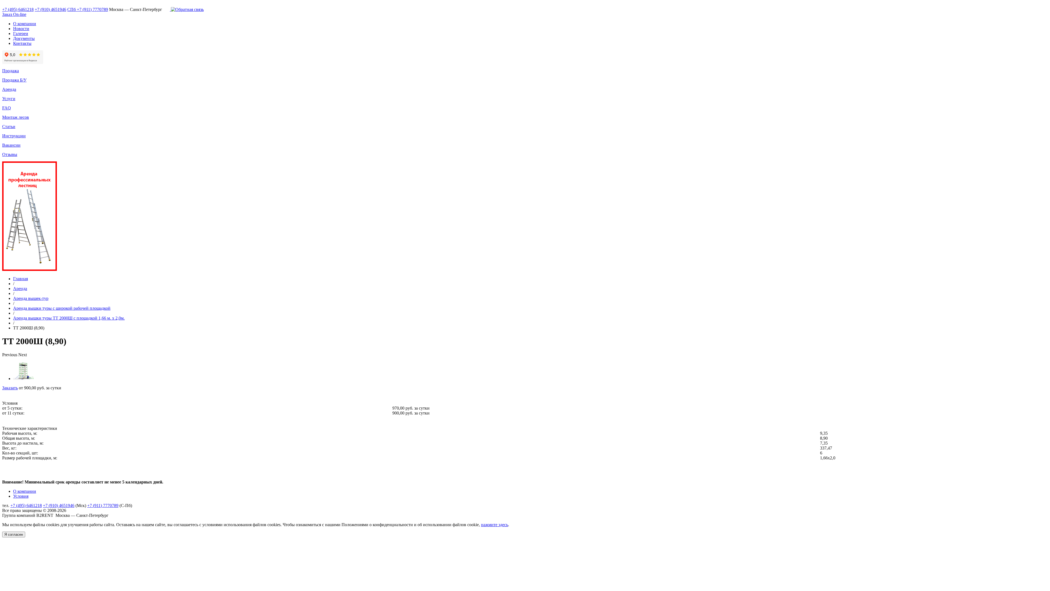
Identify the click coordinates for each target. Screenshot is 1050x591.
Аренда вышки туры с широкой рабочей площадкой (61, 308)
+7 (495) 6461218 (18, 9)
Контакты (22, 43)
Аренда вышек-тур (30, 298)
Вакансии (11, 145)
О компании (24, 23)
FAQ (6, 108)
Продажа (10, 70)
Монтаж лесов (15, 117)
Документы (24, 38)
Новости (21, 28)
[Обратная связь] (187, 9)
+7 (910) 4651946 (50, 9)
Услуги (8, 98)
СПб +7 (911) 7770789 (87, 9)
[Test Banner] (29, 269)
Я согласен (13, 534)
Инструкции (14, 136)
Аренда (9, 89)
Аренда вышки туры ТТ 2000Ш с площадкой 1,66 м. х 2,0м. (69, 318)
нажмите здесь (494, 524)
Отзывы (9, 154)
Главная (20, 278)
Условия (20, 496)
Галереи (20, 33)
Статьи (8, 126)
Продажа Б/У (14, 80)
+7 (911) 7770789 (102, 505)
